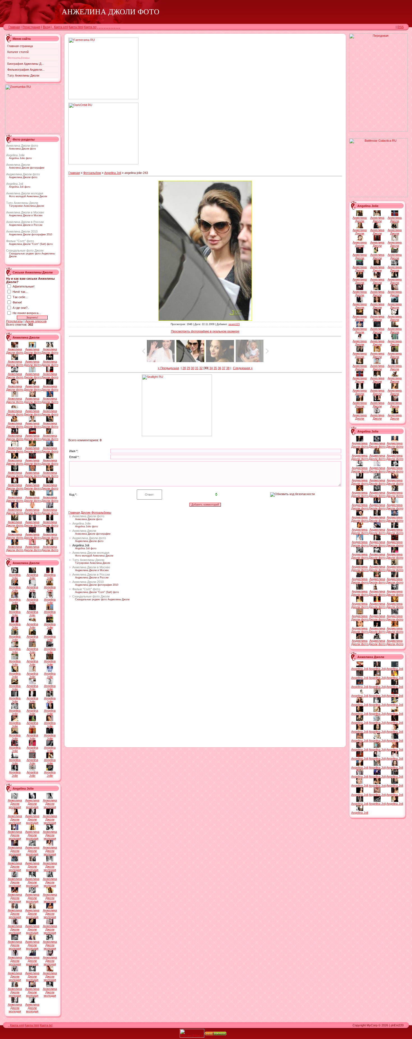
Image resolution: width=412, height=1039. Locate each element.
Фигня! (17, 302)
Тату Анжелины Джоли (22, 202)
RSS (400, 27)
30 (192, 368)
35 (215, 368)
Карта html (76, 27)
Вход (46, 27)
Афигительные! (23, 286)
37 (223, 368)
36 (219, 368)
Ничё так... (20, 291)
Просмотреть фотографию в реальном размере (205, 331)
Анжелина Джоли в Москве (25, 212)
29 (188, 368)
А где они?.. (21, 307)
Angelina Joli (14, 183)
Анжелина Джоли (18, 164)
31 (196, 368)
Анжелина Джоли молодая (24, 193)
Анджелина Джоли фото (23, 174)
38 (228, 368)
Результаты (14, 321)
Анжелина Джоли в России (25, 222)
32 (201, 368)
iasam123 (234, 324)
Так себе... (20, 297)
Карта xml (61, 27)
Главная (14, 27)
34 (211, 368)
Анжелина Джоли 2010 (22, 231)
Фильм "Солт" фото (20, 241)
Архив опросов (36, 321)
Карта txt (90, 27)
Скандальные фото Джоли (24, 250)
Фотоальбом (92, 172)
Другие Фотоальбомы (96, 512)
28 (184, 368)
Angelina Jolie (15, 155)
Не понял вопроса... (27, 313)
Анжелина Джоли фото (22, 145)
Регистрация (31, 27)
